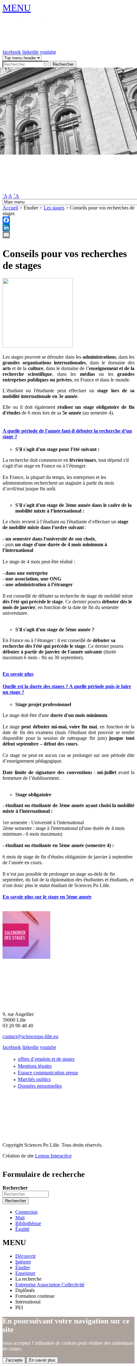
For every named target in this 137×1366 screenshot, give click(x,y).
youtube (48, 52)
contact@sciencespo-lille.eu (30, 1036)
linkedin (30, 52)
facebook (12, 52)
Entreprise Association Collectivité (49, 1284)
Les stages (54, 207)
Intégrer (23, 1261)
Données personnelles (40, 1086)
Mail (20, 1217)
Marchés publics (34, 1079)
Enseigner (25, 1273)
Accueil (10, 207)
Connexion (26, 1212)
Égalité (22, 1229)
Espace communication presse (48, 1072)
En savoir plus (18, 674)
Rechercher (15, 1187)
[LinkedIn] (68, 227)
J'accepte (14, 1360)
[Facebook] (68, 220)
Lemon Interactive (53, 1155)
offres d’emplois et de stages (46, 1059)
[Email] (68, 234)
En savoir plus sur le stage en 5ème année (47, 896)
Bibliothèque (28, 1223)
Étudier (22, 1267)
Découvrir (25, 1256)
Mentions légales (35, 1066)
